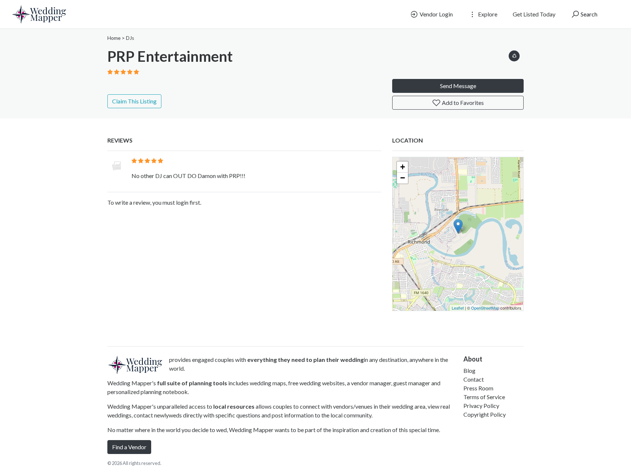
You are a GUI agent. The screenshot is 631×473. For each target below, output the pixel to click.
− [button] (402, 177)
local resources (234, 406)
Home (114, 38)
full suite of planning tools (192, 382)
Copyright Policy (484, 414)
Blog (469, 370)
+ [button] (402, 166)
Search (588, 14)
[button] (514, 54)
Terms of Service (484, 396)
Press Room (478, 388)
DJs (130, 38)
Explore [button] (487, 14)
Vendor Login (435, 14)
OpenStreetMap (485, 308)
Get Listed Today (534, 14)
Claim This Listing (134, 101)
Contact (473, 379)
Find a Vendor (129, 446)
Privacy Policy (481, 405)
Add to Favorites (462, 102)
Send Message (458, 85)
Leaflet (458, 308)
